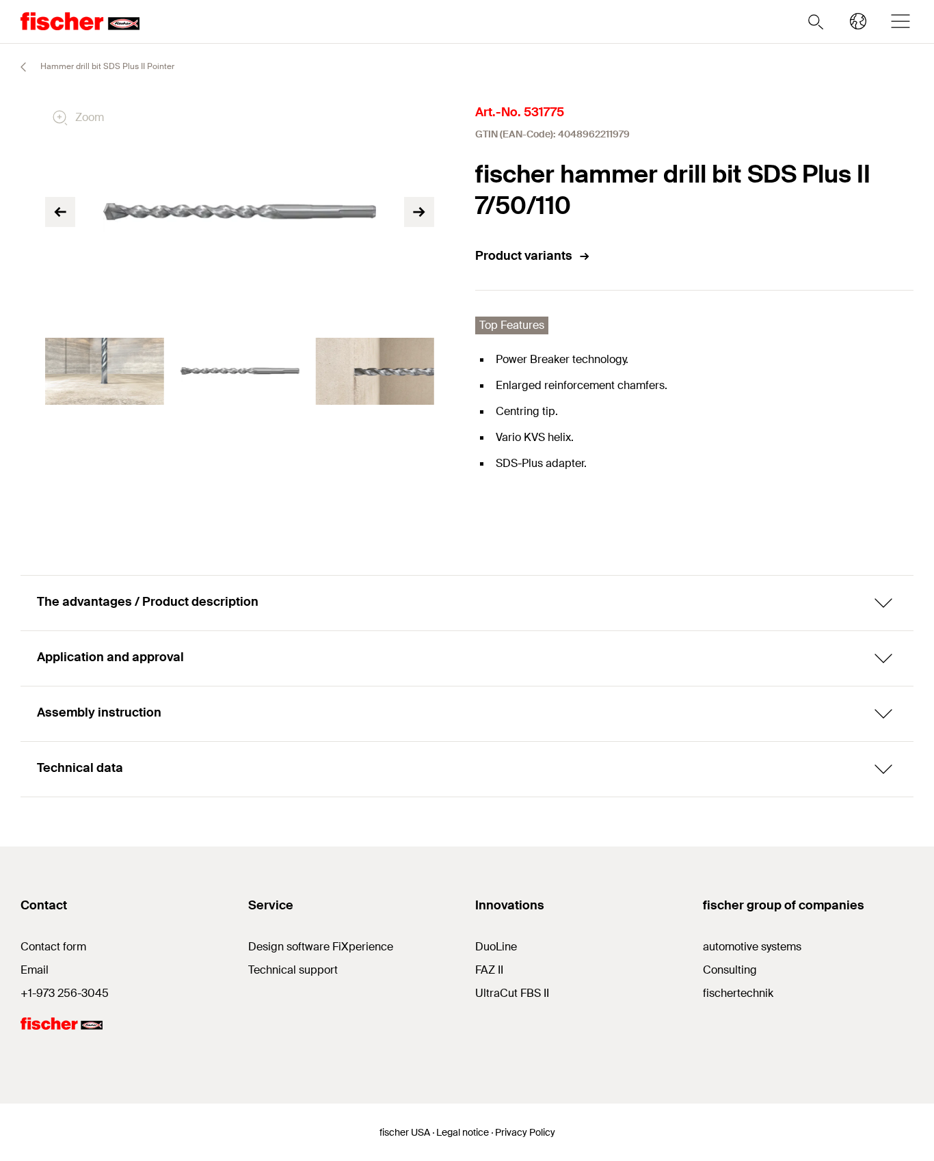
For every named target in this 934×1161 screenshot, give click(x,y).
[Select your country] (858, 21)
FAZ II (489, 970)
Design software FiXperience (320, 946)
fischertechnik (738, 993)
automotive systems (752, 946)
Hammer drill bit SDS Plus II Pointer (106, 66)
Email (35, 970)
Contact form (53, 946)
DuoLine (496, 946)
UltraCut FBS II (512, 993)
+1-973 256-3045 (65, 993)
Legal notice (462, 1132)
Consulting (730, 970)
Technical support (293, 970)
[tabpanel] (104, 371)
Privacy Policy (525, 1132)
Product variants (523, 256)
